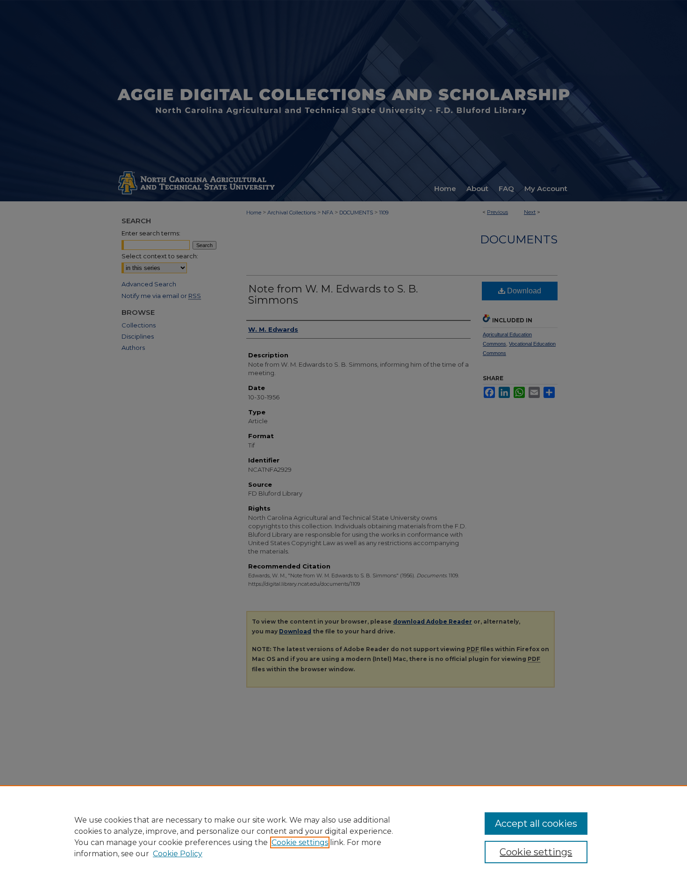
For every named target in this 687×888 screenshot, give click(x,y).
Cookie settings (300, 842)
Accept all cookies (536, 823)
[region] (343, 836)
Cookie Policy (177, 853)
